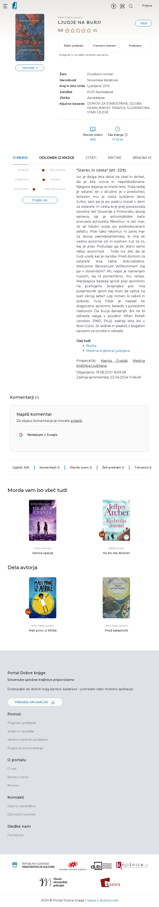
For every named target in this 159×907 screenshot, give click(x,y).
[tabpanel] (79, 276)
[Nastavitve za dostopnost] (113, 6)
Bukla (91, 346)
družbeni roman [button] (100, 74)
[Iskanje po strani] (130, 5)
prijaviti (76, 421)
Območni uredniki (21, 814)
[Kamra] (110, 882)
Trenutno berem (104, 45)
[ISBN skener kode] (122, 5)
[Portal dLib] (101, 866)
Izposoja (28, 68)
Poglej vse (39, 200)
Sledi (143, 23)
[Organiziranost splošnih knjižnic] (73, 866)
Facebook (15, 835)
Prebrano (135, 45)
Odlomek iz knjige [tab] (56, 158)
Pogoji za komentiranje (25, 748)
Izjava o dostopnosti (102, 900)
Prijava (147, 5)
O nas (11, 769)
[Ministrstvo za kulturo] (33, 865)
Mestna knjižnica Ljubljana (108, 351)
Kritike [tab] (115, 158)
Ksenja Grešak (114, 361)
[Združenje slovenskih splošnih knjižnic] (132, 866)
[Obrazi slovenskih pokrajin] (53, 882)
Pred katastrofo (116, 630)
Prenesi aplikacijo (32, 702)
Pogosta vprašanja (21, 723)
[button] (5, 6)
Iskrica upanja (42, 553)
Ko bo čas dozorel (116, 553)
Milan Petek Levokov (70, 17)
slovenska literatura (102, 80)
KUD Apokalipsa (100, 92)
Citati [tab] (91, 158)
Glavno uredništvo (21, 806)
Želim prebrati (73, 45)
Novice (12, 785)
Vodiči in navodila (20, 731)
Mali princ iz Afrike (43, 630)
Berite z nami (17, 777)
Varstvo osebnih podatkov (27, 740)
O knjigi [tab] (20, 158)
